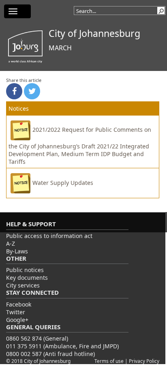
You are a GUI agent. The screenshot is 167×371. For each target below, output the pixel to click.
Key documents (27, 277)
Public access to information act (49, 236)
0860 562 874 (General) (37, 338)
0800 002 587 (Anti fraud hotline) (50, 354)
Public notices (25, 270)
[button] (161, 10)
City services (23, 285)
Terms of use (109, 361)
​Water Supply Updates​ (62, 183)
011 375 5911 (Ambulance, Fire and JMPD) (62, 346)
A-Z (10, 243)
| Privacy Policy (142, 361)
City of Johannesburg (94, 33)
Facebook (18, 304)
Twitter (15, 312)
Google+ (17, 320)
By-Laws (17, 251)
